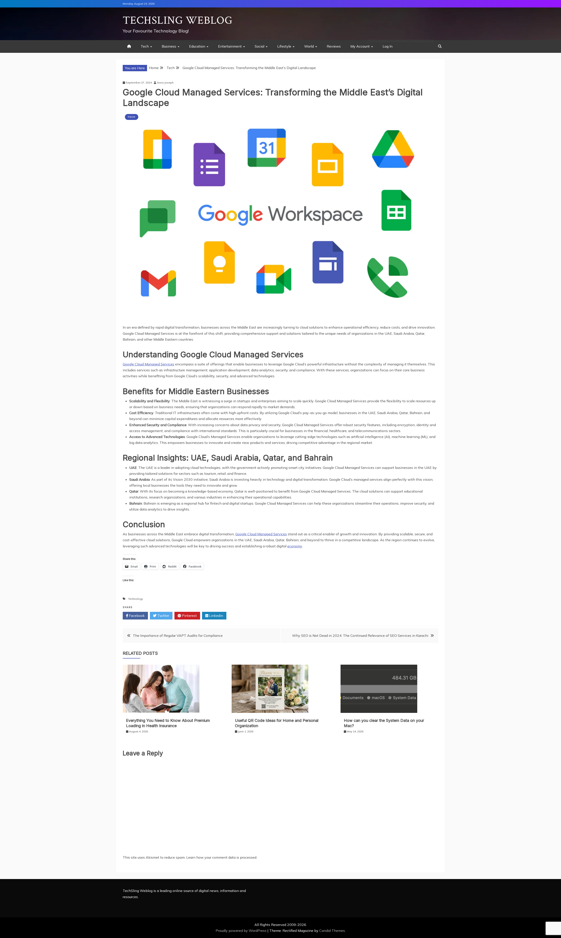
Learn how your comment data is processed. (221, 857)
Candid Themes (332, 930)
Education (197, 46)
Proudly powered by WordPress (241, 930)
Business (169, 46)
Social (259, 46)
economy (294, 546)
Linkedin (215, 615)
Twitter (162, 615)
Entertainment (230, 46)
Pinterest (189, 615)
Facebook (136, 615)
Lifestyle (284, 46)
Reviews (334, 46)
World (309, 46)
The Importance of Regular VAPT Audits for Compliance (178, 635)
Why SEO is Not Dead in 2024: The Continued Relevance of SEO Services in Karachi (360, 635)
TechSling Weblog (178, 20)
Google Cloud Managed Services (148, 364)
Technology (135, 598)
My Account (360, 46)
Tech (145, 46)
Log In (387, 46)
